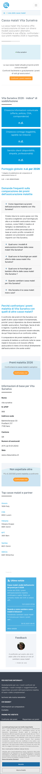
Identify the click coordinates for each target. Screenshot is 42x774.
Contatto (5, 710)
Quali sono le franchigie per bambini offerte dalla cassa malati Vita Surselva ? (19, 271)
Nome (4, 398)
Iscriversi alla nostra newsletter (13, 697)
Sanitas (5, 543)
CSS (3, 512)
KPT (3, 533)
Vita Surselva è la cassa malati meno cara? (19, 291)
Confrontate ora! (21, 373)
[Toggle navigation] (36, 5)
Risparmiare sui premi (31, 719)
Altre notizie (12, 629)
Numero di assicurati (11, 441)
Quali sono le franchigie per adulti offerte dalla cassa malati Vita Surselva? (21, 259)
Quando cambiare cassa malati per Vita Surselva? (20, 282)
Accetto (21, 764)
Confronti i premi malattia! (21, 78)
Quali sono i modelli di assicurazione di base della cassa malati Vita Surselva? (19, 247)
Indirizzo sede (8, 416)
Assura (4, 503)
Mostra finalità (21, 770)
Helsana (5, 521)
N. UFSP (5, 407)
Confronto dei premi (9, 719)
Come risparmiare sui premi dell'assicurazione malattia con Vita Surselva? (20, 206)
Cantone (5, 432)
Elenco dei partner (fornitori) (10, 759)
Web (4, 450)
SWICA (4, 552)
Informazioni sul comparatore (13, 707)
